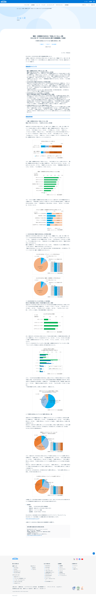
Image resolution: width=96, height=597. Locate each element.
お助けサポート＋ (17, 576)
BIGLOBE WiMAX (17, 572)
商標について (36, 588)
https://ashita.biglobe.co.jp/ (32, 518)
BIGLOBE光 (16, 567)
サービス (86, 1)
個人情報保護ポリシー (42, 586)
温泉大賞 (33, 567)
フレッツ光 (47, 569)
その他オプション (17, 583)
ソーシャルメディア (62, 575)
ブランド (61, 567)
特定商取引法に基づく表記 (17, 588)
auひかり (15, 569)
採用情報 (66, 5)
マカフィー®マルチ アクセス (50, 579)
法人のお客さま (47, 563)
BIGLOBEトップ (42, 588)
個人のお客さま (15, 563)
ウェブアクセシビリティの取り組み (30, 586)
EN (94, 5)
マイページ (75, 565)
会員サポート (75, 569)
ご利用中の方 (74, 563)
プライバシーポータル (51, 586)
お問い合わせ (14, 586)
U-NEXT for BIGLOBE (18, 581)
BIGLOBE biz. (47, 565)
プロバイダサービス (48, 570)
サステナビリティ (59, 4)
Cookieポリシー (59, 586)
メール (74, 567)
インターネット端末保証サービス (20, 578)
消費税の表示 (20, 586)
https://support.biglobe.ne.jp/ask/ (34, 535)
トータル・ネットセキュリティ (19, 580)
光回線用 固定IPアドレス (49, 572)
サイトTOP (26, 5)
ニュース (38, 5)
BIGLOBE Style (62, 573)
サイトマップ (14, 595)
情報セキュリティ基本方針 (27, 588)
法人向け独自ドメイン (49, 581)
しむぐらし (34, 569)
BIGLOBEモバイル (17, 571)
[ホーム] (17, 8)
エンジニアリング (50, 5)
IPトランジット (48, 577)
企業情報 (90, 1)
